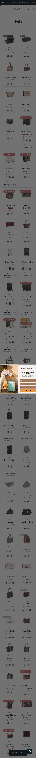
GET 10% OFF (28, 390)
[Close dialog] (36, 365)
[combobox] (21, 387)
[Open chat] (29, 751)
